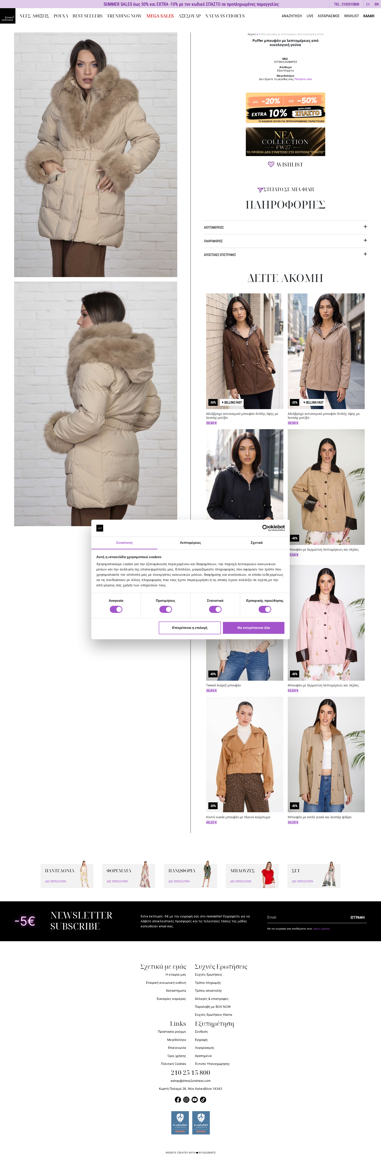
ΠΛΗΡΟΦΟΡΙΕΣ (213, 241)
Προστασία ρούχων (172, 1031)
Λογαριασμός (204, 1047)
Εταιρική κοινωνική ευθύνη (166, 982)
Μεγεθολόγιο (176, 1040)
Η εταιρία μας (176, 974)
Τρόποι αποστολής (208, 990)
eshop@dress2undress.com (191, 1081)
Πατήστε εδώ (303, 79)
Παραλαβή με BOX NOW (213, 1006)
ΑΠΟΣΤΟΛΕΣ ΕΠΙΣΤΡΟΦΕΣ (220, 255)
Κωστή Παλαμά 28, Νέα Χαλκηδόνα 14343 (190, 1088)
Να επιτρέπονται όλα (253, 628)
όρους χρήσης (321, 928)
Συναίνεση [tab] (124, 542)
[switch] (165, 611)
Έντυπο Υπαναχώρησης (212, 1064)
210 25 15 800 (190, 1072)
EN (377, 4)
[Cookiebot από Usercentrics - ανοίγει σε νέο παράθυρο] (265, 528)
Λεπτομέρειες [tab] (190, 542)
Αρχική (252, 34)
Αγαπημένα (203, 1056)
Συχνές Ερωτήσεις (208, 974)
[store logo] (7, 16)
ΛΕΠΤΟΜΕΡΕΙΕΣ (214, 227)
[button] (368, 4)
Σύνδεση (201, 1031)
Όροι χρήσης (177, 1056)
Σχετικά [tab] (257, 542)
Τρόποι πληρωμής (208, 982)
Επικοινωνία (177, 1047)
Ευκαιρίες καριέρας (171, 999)
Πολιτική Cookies (173, 1064)
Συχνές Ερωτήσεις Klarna (213, 1014)
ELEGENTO (209, 1152)
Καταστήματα (176, 990)
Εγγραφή (201, 1040)
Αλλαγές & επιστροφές (212, 999)
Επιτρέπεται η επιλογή (189, 628)
